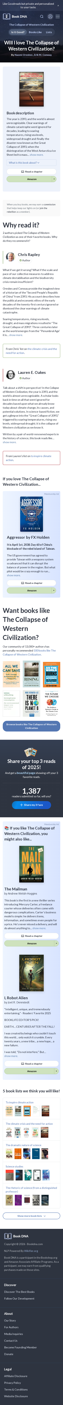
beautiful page (26, 773)
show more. (37, 154)
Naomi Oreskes (24, 54)
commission (50, 204)
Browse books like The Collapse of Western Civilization (31, 726)
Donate (8, 1354)
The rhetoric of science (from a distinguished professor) (31, 1189)
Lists (49, 32)
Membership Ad (51, 494)
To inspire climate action (19, 1102)
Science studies (14, 1166)
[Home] (15, 16)
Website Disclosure (16, 1396)
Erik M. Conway (43, 54)
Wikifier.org (31, 1251)
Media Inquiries (13, 1334)
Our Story (10, 1320)
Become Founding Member (20, 1347)
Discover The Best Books (19, 1291)
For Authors (11, 1327)
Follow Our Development (19, 1298)
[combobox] (42, 16)
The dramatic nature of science (23, 1145)
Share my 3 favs (33, 804)
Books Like (35, 32)
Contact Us (11, 1340)
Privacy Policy (12, 1382)
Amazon (32, 179)
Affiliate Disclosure (15, 1376)
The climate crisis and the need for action (29, 1123)
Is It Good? (18, 32)
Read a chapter (34, 171)
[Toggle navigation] (57, 16)
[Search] (42, 16)
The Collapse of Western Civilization (31, 24)
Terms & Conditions (16, 1389)
